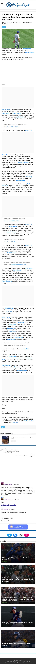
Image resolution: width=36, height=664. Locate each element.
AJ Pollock (19, 117)
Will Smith (12, 332)
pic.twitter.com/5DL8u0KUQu (11, 126)
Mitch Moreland (22, 370)
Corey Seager (16, 113)
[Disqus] (18, 502)
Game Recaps (28, 22)
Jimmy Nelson (6, 365)
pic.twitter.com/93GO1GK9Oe (11, 221)
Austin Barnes (29, 52)
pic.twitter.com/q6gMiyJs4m (11, 241)
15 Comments (7, 23)
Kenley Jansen (6, 317)
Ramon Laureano (23, 162)
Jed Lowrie (17, 367)
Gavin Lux (16, 358)
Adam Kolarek (20, 180)
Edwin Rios (12, 356)
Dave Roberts (27, 48)
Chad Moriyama (7, 22)
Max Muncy (28, 176)
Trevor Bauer (6, 155)
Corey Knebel (17, 270)
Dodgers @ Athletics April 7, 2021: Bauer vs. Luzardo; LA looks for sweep (11, 450)
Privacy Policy (18, 660)
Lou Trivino (8, 311)
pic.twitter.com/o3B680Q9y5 (18, 264)
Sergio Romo (13, 226)
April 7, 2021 (28, 130)
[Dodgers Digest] (18, 5)
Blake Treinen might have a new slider (23, 455)
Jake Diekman (9, 308)
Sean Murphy (19, 337)
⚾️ (18, 527)
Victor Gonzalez (7, 281)
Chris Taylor (6, 113)
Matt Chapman (12, 253)
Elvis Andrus (11, 328)
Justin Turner (11, 232)
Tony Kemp (12, 324)
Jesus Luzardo (6, 109)
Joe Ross (15, 422)
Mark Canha (11, 339)
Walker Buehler (29, 421)
